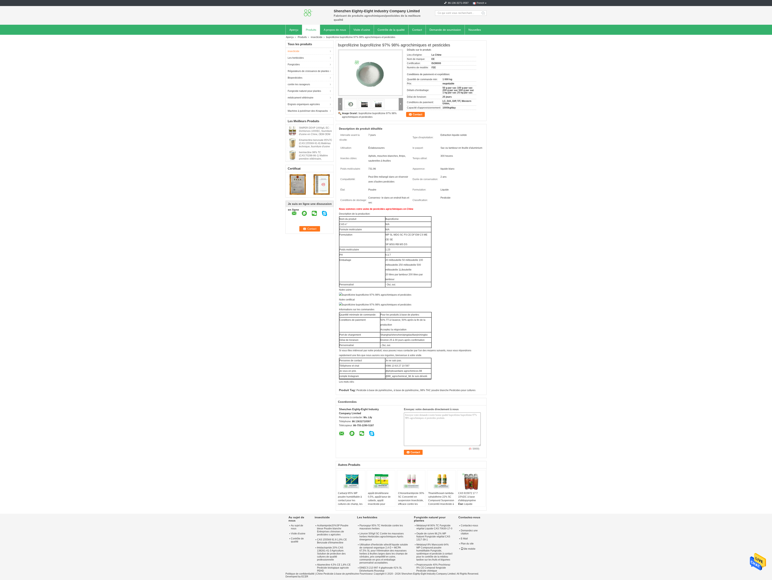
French (480, 3)
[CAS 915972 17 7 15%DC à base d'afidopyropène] (471, 481)
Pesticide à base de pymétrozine (374, 390)
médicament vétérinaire (300, 97)
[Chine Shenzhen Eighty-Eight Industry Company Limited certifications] (298, 184)
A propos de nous (335, 29)
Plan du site (467, 543)
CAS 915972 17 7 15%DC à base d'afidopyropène (468, 497)
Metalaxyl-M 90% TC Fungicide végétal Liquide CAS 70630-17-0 (434, 527)
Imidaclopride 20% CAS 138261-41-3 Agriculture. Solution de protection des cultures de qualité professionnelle (331, 553)
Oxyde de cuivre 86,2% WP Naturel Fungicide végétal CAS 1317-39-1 (433, 536)
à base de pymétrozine (406, 390)
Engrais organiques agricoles (304, 104)
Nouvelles (474, 29)
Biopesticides (295, 77)
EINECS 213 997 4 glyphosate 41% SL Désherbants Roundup (380, 569)
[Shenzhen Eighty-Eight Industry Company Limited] (307, 13)
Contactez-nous (469, 525)
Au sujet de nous (297, 527)
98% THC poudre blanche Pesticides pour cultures (447, 390)
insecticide (316, 37)
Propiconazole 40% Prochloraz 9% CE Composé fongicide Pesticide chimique (433, 567)
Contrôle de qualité (297, 540)
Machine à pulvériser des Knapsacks (308, 111)
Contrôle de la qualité (391, 29)
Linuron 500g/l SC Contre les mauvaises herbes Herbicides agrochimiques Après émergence (381, 536)
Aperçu (293, 29)
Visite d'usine (361, 29)
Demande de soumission (445, 29)
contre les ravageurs (299, 84)
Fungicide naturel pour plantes (304, 91)
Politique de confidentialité (299, 573)
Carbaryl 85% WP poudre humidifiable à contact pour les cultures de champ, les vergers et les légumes (350, 500)
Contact (417, 29)
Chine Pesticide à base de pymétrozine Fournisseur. (345, 573)
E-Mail (464, 538)
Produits (311, 29)
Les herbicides (296, 57)
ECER (304, 576)
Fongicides (294, 64)
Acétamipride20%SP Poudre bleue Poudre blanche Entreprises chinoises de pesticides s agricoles (332, 530)
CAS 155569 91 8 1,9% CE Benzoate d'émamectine (332, 541)
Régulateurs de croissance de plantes (308, 71)
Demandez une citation (469, 532)
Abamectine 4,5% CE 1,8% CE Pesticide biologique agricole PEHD (334, 567)
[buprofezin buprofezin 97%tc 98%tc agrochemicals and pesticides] (370, 72)
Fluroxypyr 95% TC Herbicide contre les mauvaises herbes (381, 527)
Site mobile (469, 548)
